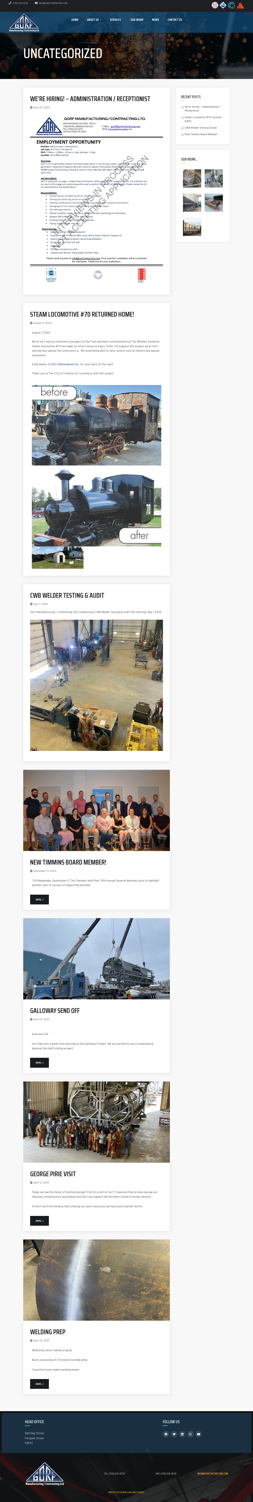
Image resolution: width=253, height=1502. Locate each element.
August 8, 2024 (42, 323)
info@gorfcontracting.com (53, 3)
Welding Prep (47, 1332)
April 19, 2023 (41, 1019)
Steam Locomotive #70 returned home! (82, 314)
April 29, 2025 (41, 107)
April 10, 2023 (41, 1340)
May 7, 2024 (40, 604)
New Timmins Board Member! (68, 862)
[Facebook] (166, 1434)
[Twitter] (174, 1434)
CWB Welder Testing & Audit (67, 595)
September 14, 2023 (44, 871)
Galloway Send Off (55, 1010)
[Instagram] (190, 1434)
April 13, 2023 (41, 1182)
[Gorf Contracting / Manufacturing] (24, 22)
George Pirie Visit (53, 1174)
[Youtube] (198, 1434)
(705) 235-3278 (20, 3)
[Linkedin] (182, 1434)
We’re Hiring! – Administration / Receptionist (90, 98)
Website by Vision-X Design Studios (126, 1492)
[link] (65, 364)
